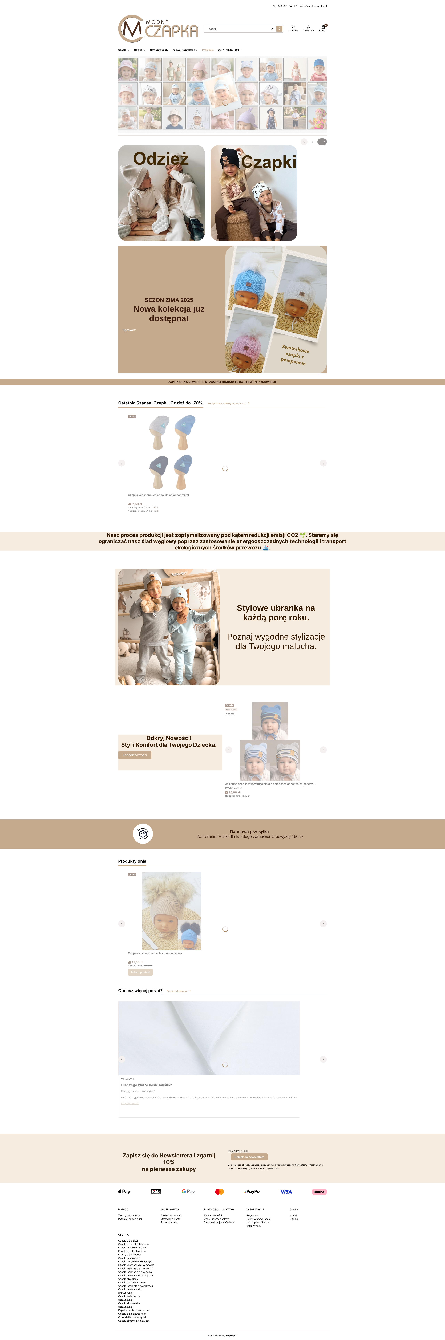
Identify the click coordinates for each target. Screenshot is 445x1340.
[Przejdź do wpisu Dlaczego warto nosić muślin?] (209, 1038)
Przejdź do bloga (177, 991)
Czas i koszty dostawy (217, 1218)
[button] (279, 29)
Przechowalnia (169, 1222)
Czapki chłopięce (128, 1278)
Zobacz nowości (135, 755)
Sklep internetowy (221, 1335)
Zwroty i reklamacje (129, 1215)
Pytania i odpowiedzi (130, 1218)
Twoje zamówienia (171, 1215)
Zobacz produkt (140, 972)
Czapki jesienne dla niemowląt (135, 1268)
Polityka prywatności (258, 1218)
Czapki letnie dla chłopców (133, 1244)
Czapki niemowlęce (129, 1257)
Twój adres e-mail (238, 1150)
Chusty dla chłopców (130, 1254)
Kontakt (294, 1215)
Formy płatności (213, 1215)
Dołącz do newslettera (249, 1157)
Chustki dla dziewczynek (132, 1317)
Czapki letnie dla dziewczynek (135, 1285)
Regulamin (252, 1215)
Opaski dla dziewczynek (132, 1313)
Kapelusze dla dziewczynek (134, 1310)
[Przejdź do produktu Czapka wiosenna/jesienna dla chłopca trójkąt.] (171, 452)
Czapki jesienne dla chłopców (135, 1271)
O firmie (294, 1218)
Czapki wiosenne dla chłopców (135, 1275)
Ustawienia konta (170, 1218)
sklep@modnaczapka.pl (313, 6)
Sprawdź (129, 330)
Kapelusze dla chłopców (132, 1251)
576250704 (285, 6)
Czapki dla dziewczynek (132, 1282)
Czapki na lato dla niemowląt (134, 1261)
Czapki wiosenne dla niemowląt (136, 1264)
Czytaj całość (130, 1103)
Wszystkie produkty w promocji (226, 403)
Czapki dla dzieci (128, 1240)
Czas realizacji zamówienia (219, 1222)
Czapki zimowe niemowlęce (134, 1320)
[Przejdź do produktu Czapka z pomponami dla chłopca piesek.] (171, 911)
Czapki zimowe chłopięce (132, 1247)
